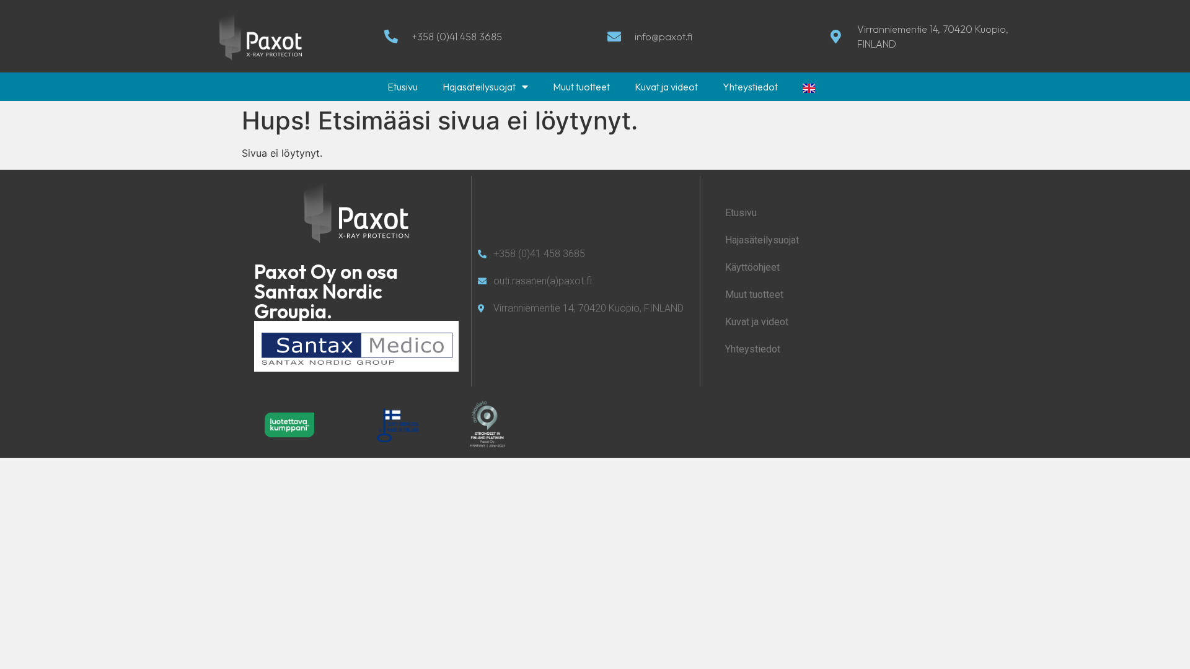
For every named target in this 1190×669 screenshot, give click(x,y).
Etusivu (402, 87)
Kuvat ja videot (666, 87)
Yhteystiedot (750, 87)
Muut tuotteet (581, 87)
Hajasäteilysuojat (479, 87)
